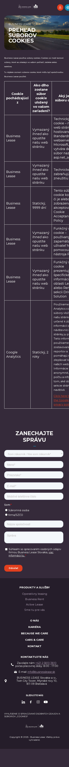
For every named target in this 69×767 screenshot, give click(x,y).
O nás (34, 620)
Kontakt (34, 646)
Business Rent (34, 599)
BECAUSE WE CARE (34, 633)
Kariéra (34, 627)
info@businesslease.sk (41, 671)
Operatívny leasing (34, 593)
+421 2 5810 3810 (45, 663)
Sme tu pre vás (34, 609)
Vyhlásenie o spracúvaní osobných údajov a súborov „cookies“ (32, 715)
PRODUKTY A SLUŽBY (34, 587)
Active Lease (34, 604)
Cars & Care (34, 639)
